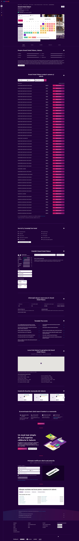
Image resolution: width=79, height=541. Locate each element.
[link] (41, 424)
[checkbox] (22, 282)
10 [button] (24, 28)
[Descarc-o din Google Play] (59, 525)
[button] (2, 1)
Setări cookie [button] (20, 219)
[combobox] (30, 468)
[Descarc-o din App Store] (59, 527)
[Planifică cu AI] (1, 10)
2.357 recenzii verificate (27, 12)
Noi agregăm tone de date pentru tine (25, 515)
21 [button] (33, 30)
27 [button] (31, 32)
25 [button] (49, 30)
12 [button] (29, 28)
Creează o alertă (55, 417)
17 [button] (47, 28)
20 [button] (31, 30)
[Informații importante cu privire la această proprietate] (63, 298)
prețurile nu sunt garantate (42, 511)
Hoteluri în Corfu (43, 501)
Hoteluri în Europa (25, 4)
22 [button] (35, 30)
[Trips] (1, 12)
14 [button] (33, 28)
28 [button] (33, 32)
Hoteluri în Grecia (31, 4)
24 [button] (24, 32)
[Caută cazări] (1, 6)
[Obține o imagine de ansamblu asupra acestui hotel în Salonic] (63, 50)
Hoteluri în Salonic (45, 4)
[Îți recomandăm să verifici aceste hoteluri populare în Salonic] (63, 391)
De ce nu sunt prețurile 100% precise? (25, 517)
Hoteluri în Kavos (21, 500)
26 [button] (29, 32)
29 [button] (35, 32)
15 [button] (35, 28)
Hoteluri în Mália (21, 496)
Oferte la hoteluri (20, 4)
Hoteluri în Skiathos (44, 496)
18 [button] (49, 28)
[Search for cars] (1, 8)
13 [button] (31, 28)
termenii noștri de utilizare (33, 479)
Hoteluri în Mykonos (44, 500)
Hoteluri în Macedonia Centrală (38, 4)
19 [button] (29, 30)
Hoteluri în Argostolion (22, 501)
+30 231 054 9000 (21, 11)
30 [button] (45, 32)
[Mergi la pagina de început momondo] (6, 1)
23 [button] (45, 30)
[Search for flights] (1, 4)
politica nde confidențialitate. (21, 480)
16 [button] (45, 28)
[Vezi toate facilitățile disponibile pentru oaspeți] (63, 228)
